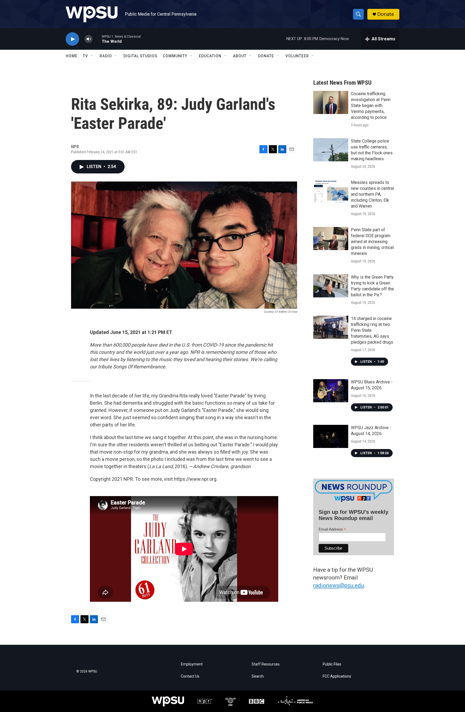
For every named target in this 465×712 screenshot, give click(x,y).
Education (210, 56)
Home (72, 56)
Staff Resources (266, 664)
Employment (192, 664)
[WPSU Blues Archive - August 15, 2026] (330, 390)
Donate (385, 14)
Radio (106, 56)
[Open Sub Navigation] (92, 56)
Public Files (332, 664)
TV (85, 56)
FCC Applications (337, 676)
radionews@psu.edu (338, 585)
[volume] (88, 39)
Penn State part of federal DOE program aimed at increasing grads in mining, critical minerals (372, 241)
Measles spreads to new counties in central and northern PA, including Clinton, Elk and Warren (372, 194)
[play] (72, 39)
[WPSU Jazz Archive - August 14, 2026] (330, 436)
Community (175, 56)
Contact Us (190, 676)
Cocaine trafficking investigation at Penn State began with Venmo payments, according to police (370, 105)
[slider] (97, 39)
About (239, 56)
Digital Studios (140, 56)
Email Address (332, 529)
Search (258, 676)
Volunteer (297, 56)
